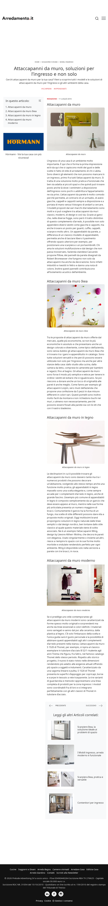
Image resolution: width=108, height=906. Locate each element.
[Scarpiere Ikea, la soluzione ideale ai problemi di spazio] (61, 730)
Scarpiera (47, 89)
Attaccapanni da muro (20, 106)
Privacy (39, 900)
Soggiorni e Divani (27, 869)
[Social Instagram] (60, 893)
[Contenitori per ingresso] (61, 803)
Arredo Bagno (44, 869)
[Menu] (104, 18)
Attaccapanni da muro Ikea (22, 111)
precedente (60, 705)
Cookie (47, 900)
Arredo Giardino (37, 872)
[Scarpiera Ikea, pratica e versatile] (61, 779)
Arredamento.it (17, 18)
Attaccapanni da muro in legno (24, 115)
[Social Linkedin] (47, 893)
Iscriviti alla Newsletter (67, 872)
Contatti (51, 872)
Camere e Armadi (61, 869)
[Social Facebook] (54, 893)
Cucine (13, 869)
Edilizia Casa (92, 869)
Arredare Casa (78, 869)
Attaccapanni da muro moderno (20, 121)
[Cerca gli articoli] (96, 18)
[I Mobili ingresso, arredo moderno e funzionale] (61, 755)
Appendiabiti (61, 89)
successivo (91, 705)
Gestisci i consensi (64, 900)
